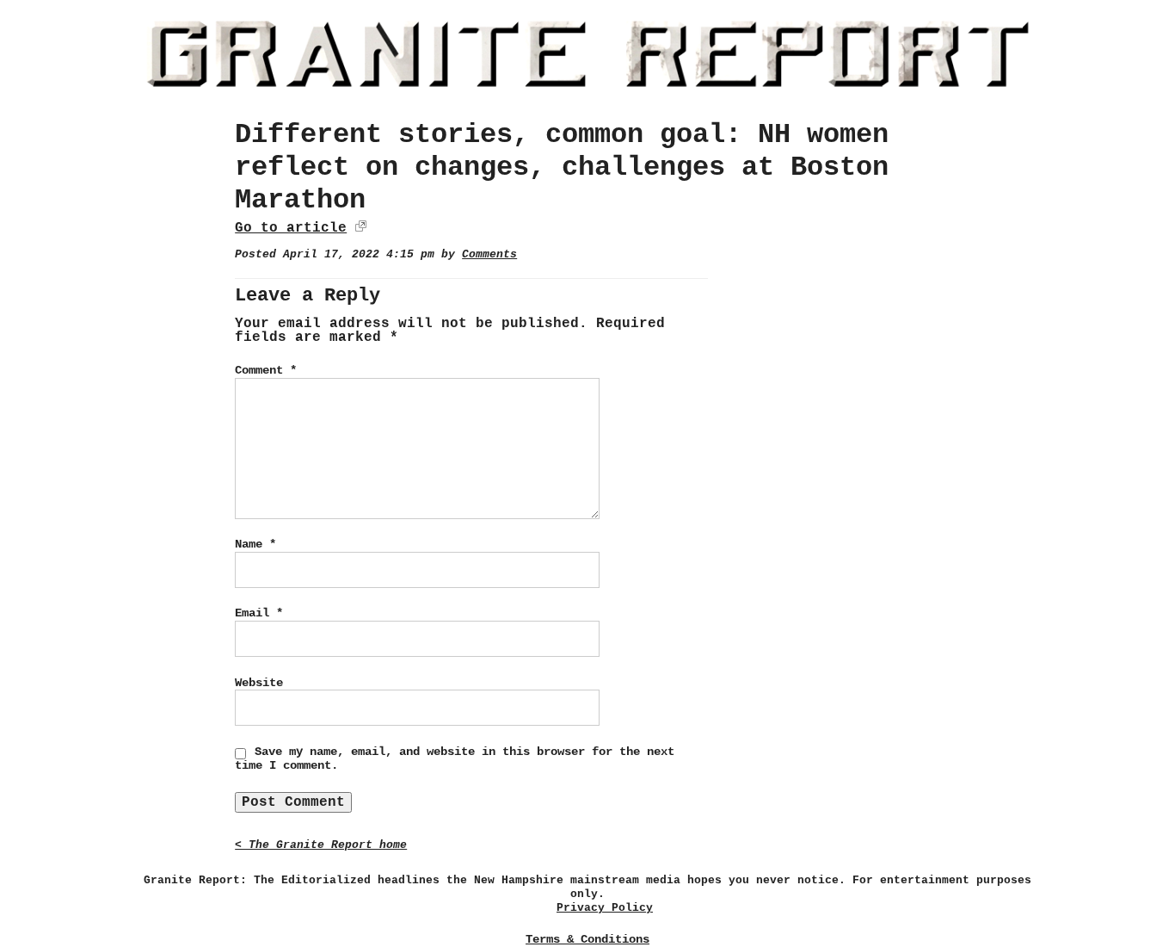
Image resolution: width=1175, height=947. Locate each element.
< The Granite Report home (321, 845)
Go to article (291, 228)
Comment (266, 370)
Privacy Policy (605, 907)
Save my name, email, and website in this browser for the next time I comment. (454, 758)
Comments (489, 254)
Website (259, 683)
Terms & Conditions (587, 939)
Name (255, 544)
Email (259, 613)
